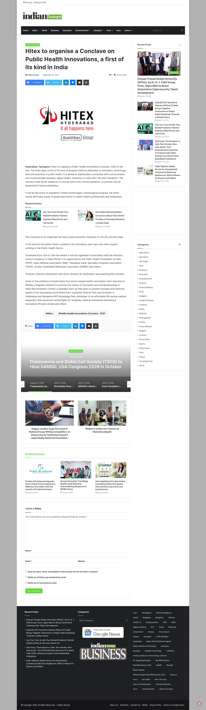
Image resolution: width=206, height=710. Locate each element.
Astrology (143, 261)
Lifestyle (97, 30)
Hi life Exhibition (162, 636)
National (143, 313)
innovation (165, 646)
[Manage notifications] (199, 704)
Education (67, 30)
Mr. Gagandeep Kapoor (142, 660)
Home (25, 30)
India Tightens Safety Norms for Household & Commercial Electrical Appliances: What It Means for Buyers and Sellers (167, 172)
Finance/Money (146, 287)
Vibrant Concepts (166, 689)
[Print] (86, 82)
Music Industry (138, 670)
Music (141, 309)
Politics (142, 322)
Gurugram (147, 636)
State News (144, 348)
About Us (114, 705)
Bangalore (147, 617)
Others (128, 30)
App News (143, 257)
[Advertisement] (159, 212)
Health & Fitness (32, 45)
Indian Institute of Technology (144, 646)
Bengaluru (160, 617)
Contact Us (135, 705)
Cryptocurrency (152, 622)
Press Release (145, 326)
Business (55, 30)
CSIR (165, 622)
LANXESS (170, 651)
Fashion (142, 283)
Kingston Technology (153, 651)
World (44, 30)
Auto (118, 30)
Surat (135, 689)
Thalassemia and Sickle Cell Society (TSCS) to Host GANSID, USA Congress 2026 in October (75, 364)
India (34, 30)
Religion (142, 331)
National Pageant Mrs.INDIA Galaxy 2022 (149, 675)
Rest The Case (160, 679)
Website (81, 561)
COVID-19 (137, 622)
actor (135, 613)
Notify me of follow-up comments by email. (47, 577)
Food (141, 292)
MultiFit (159, 665)
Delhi (174, 622)
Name (28, 551)
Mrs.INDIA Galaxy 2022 (142, 665)
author (135, 617)
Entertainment (82, 30)
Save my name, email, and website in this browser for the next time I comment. (63, 572)
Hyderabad (137, 641)
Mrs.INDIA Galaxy (162, 660)
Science (142, 335)
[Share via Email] (79, 82)
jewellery (136, 651)
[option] (76, 364)
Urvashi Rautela (148, 689)
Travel (142, 357)
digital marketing (139, 627)
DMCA (145, 705)
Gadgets (143, 296)
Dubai (161, 627)
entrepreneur (138, 632)
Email (28, 561)
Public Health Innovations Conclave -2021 (82, 313)
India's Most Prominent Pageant (158, 641)
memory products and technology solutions (150, 656)
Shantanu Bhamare (163, 684)
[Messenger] (73, 82)
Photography (145, 318)
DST (152, 627)
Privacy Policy (155, 705)
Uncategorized (145, 361)
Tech (109, 30)
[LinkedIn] (66, 82)
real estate (146, 679)
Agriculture (144, 253)
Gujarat (136, 636)
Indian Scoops (33, 75)
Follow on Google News (173, 705)
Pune (135, 679)
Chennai (171, 617)
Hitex (50, 313)
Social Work (144, 339)
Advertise (124, 705)
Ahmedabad (146, 613)
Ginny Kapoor (164, 632)
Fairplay (151, 632)
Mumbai (170, 665)
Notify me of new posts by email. (42, 583)
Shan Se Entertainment (142, 684)
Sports (142, 344)
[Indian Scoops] (42, 16)
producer (173, 675)
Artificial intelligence (164, 613)
